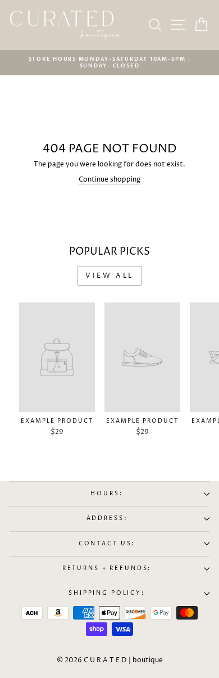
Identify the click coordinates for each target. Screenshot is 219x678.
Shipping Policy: (107, 593)
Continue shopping (109, 179)
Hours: (106, 494)
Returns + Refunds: (107, 568)
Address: (106, 518)
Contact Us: (107, 544)
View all (109, 276)
